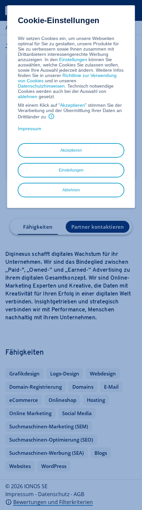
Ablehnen (71, 190)
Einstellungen (73, 59)
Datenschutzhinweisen (41, 86)
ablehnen (27, 96)
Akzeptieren (72, 105)
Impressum (29, 128)
